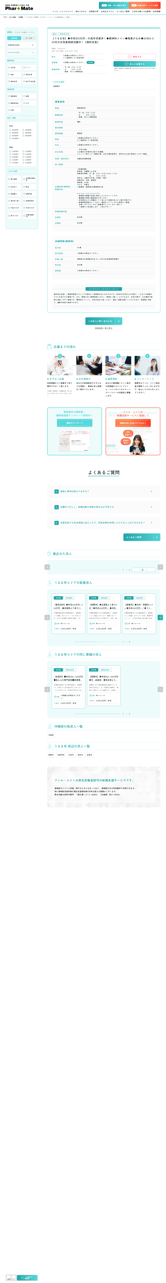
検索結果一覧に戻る (104, 328)
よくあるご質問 (123, 11)
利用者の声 (94, 11)
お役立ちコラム (107, 11)
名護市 (89, 755)
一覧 (141, 570)
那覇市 (51, 755)
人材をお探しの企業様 (141, 11)
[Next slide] (160, 617)
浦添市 (80, 755)
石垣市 (71, 755)
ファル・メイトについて (63, 11)
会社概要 (157, 11)
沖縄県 (51, 735)
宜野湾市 (61, 755)
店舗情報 (90, 62)
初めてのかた (81, 11)
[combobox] (21, 45)
